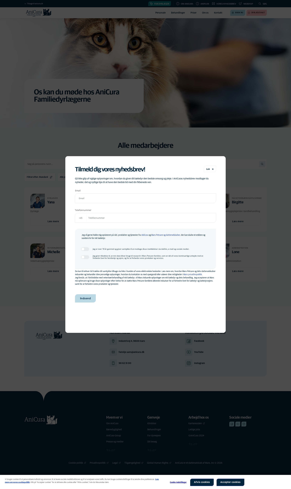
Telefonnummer (83, 210)
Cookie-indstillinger (178, 482)
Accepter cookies (230, 482)
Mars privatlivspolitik (192, 274)
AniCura (144, 235)
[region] (145, 482)
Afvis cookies (202, 482)
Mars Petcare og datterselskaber (165, 235)
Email (78, 190)
